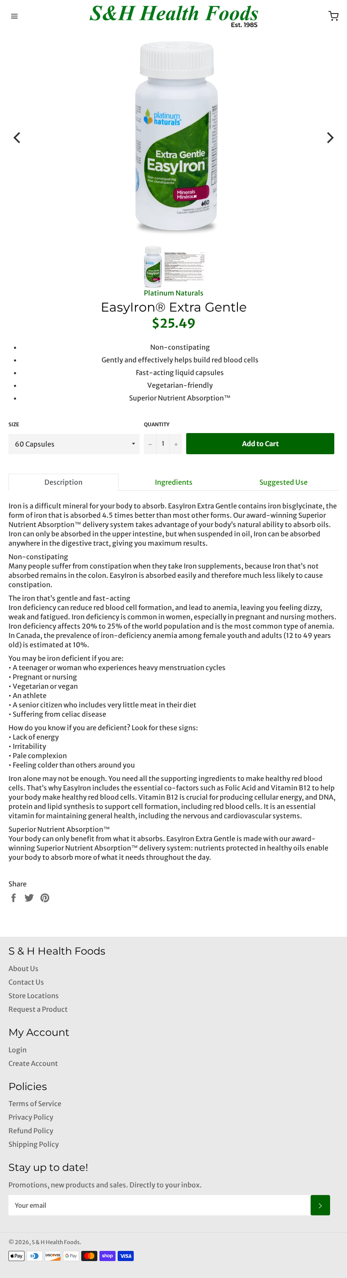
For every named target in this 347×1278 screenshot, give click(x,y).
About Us (23, 968)
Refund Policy (30, 1130)
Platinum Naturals (174, 293)
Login (17, 1050)
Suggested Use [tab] (283, 482)
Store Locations (33, 995)
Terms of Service (34, 1103)
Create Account (33, 1063)
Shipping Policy (33, 1144)
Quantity (156, 424)
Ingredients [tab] (174, 482)
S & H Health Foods (56, 1242)
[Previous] (17, 138)
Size (13, 424)
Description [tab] (63, 482)
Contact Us (26, 982)
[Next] (329, 138)
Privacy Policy (30, 1117)
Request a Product (38, 1009)
